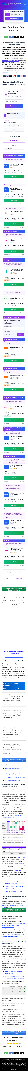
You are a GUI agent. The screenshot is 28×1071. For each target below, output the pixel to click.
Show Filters (15, 140)
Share (22, 180)
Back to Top (9, 578)
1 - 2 (9, 125)
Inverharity (19, 1067)
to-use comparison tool (17, 1064)
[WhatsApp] (6, 37)
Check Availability (14, 18)
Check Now (15, 106)
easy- (11, 1064)
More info (6, 180)
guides (4, 1064)
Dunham (14, 1067)
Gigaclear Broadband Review (12, 780)
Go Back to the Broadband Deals (14, 657)
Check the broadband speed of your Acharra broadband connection (13, 925)
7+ (19, 130)
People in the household (10, 122)
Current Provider (8, 326)
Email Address (7, 331)
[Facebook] (11, 37)
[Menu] (24, 4)
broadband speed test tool (8, 1063)
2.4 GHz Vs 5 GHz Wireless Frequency (15, 777)
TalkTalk (20, 863)
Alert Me (20, 334)
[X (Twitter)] (16, 37)
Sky (24, 857)
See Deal (13, 176)
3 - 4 (19, 125)
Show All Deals (18, 578)
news (24, 1063)
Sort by (14, 145)
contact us (5, 72)
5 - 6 (9, 130)
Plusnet (20, 857)
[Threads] (22, 37)
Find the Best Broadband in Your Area (14, 11)
